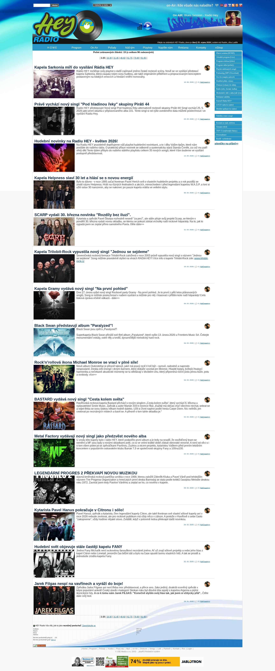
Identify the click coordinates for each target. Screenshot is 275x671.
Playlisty (147, 47)
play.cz (53, 640)
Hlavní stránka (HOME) (225, 53)
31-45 (116, 58)
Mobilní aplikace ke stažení (226, 109)
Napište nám (165, 47)
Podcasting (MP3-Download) (227, 73)
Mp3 (128, 649)
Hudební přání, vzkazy (224, 81)
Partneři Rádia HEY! (224, 101)
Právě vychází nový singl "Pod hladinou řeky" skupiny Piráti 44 (91, 104)
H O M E (52, 47)
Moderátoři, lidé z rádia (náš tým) (228, 93)
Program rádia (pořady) (225, 65)
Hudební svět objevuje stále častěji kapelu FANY (78, 547)
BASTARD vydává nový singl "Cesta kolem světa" (79, 399)
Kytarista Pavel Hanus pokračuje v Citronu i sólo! (79, 510)
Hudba (111, 649)
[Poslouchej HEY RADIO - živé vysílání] (145, 26)
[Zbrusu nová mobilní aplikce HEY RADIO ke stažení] (100, 661)
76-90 (136, 58)
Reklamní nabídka (223, 97)
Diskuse (144, 649)
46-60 (122, 58)
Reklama (183, 47)
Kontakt (176, 649)
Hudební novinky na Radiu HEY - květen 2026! (76, 141)
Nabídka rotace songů (224, 116)
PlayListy (120, 649)
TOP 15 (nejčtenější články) (226, 131)
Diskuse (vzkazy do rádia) (226, 85)
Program (76, 47)
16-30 (109, 58)
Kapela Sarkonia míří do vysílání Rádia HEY (73, 67)
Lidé (159, 649)
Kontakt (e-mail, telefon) (225, 123)
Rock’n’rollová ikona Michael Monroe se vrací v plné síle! (86, 362)
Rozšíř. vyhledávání (223, 139)
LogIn (189, 649)
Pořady (112, 47)
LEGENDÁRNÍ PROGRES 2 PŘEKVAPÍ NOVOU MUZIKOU (85, 473)
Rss (184, 649)
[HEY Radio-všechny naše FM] (193, 5)
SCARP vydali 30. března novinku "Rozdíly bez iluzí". (82, 215)
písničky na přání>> (226, 143)
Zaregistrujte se (89, 626)
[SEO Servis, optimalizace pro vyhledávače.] (39, 645)
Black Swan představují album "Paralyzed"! (73, 325)
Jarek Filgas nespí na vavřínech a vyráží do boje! (78, 583)
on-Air (135, 649)
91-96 (143, 58)
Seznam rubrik (221, 127)
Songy (152, 649)
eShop (219, 47)
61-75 (129, 58)
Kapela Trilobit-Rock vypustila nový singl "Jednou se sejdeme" (91, 251)
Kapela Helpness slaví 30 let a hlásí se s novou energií (83, 178)
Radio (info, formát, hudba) (226, 89)
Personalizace (221, 135)
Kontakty (201, 47)
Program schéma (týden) (225, 61)
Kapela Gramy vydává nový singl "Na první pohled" (81, 288)
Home (84, 649)
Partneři (167, 649)
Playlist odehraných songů (226, 69)
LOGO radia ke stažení (225, 105)
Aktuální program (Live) (225, 57)
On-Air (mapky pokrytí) (225, 77)
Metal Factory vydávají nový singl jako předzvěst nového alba (90, 436)
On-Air (94, 47)
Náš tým (129, 47)
